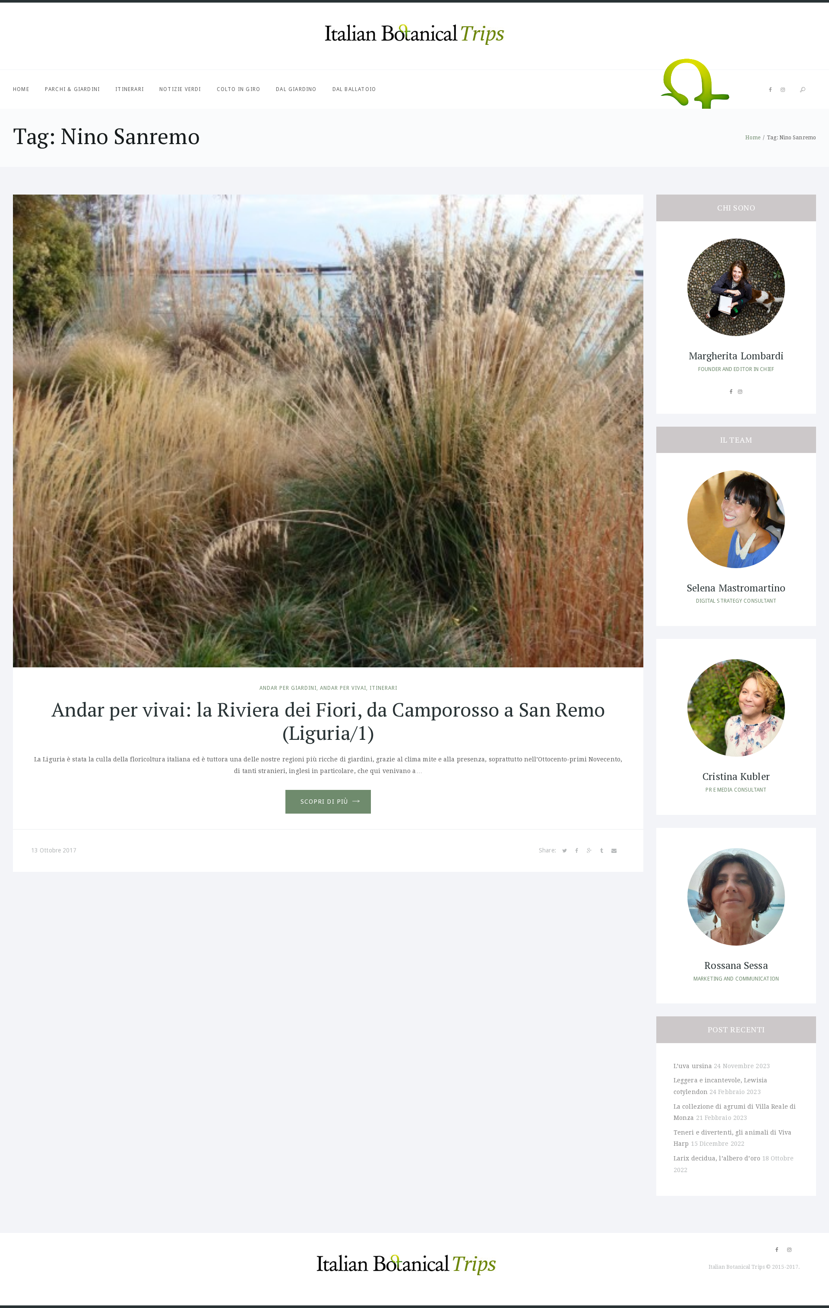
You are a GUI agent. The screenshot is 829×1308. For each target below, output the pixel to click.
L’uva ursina (693, 1066)
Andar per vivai (343, 688)
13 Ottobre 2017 (54, 850)
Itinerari (129, 89)
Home (21, 89)
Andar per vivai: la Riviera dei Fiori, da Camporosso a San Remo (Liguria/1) (328, 720)
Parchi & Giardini (72, 89)
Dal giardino (296, 89)
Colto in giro (239, 89)
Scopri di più (324, 801)
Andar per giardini (287, 688)
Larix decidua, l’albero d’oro (717, 1158)
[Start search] (802, 90)
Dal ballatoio (354, 89)
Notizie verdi (180, 89)
